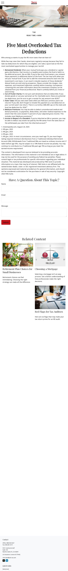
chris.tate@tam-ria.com (9, 557)
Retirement (6, 569)
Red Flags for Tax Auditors (49, 311)
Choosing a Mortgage (46, 269)
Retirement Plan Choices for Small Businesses (17, 270)
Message (4, 206)
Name (3, 184)
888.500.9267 (10, 543)
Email (3, 195)
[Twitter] (4, 560)
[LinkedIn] (7, 560)
